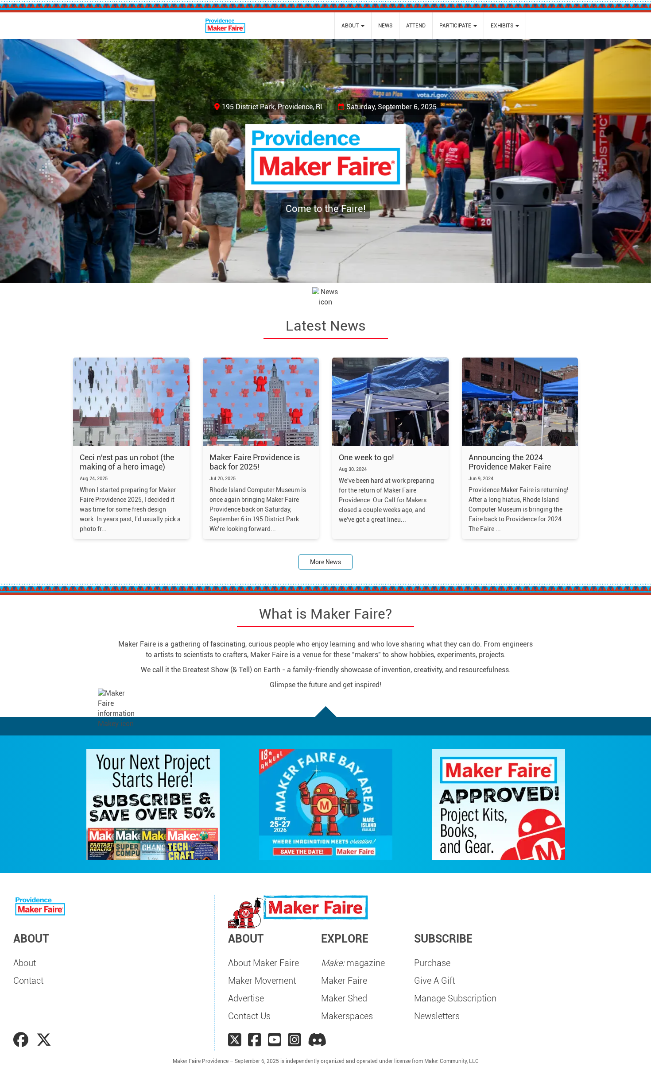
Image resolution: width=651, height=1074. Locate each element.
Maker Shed (344, 998)
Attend (416, 26)
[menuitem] (353, 25)
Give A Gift (434, 980)
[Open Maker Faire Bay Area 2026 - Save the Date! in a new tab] (325, 804)
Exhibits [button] (503, 26)
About (24, 963)
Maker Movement (262, 980)
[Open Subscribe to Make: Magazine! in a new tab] (153, 804)
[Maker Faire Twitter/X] (234, 1040)
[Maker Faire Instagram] (294, 1040)
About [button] (350, 26)
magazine (353, 963)
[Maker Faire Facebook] (254, 1040)
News (385, 26)
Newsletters (437, 1016)
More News (325, 562)
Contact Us (249, 1016)
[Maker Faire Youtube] (274, 1040)
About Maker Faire (263, 963)
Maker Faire (344, 980)
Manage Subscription (455, 998)
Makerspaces (347, 1016)
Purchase (432, 963)
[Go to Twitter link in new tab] (43, 1040)
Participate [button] (456, 26)
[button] (49, 161)
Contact (28, 980)
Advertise (246, 998)
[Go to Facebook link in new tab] (22, 1040)
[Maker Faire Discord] (317, 1040)
